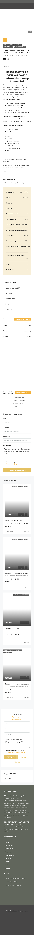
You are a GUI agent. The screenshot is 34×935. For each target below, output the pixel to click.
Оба (6, 865)
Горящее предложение (16, 44)
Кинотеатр (8, 293)
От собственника (8, 46)
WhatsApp (15, 406)
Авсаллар (8, 858)
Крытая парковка (10, 299)
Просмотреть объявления (23, 392)
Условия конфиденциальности (16, 464)
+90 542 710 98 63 (17, 403)
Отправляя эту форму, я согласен (16, 463)
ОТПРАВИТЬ (10, 757)
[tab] (5, 40)
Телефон (6, 427)
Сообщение (7, 445)
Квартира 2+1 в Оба (12, 629)
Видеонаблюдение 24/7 (12, 288)
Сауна (7, 304)
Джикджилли (10, 855)
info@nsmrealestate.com (13, 885)
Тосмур (7, 861)
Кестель (8, 852)
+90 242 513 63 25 (19, 400)
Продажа (6, 44)
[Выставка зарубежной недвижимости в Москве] (9, 894)
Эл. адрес (6, 436)
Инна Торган (10, 531)
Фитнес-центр (9, 309)
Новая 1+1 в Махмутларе (13, 520)
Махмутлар (9, 845)
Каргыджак (9, 848)
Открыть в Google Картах (23, 319)
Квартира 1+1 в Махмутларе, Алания (18, 573)
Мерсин (7, 868)
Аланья (7, 842)
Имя (4, 418)
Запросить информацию (17, 470)
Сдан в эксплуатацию (19, 46)
